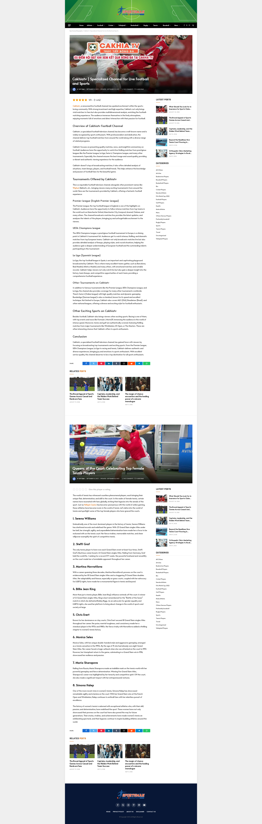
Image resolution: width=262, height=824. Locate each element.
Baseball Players (161, 180)
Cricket (110, 25)
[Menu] (69, 25)
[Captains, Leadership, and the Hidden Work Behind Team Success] (109, 384)
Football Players (161, 199)
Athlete (89, 25)
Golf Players (160, 203)
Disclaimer (140, 812)
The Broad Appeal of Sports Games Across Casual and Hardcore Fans (82, 396)
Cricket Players (161, 190)
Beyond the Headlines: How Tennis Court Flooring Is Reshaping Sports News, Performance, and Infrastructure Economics (179, 141)
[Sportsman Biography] (131, 11)
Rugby (146, 25)
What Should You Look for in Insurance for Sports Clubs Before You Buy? (180, 107)
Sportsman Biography (76, 31)
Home (81, 25)
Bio (157, 186)
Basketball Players (162, 183)
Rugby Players (160, 222)
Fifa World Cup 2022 (162, 196)
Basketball (134, 25)
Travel (158, 232)
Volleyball (122, 25)
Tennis (155, 25)
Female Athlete (161, 193)
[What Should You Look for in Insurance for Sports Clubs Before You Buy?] (161, 109)
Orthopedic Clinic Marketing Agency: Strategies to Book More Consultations (180, 152)
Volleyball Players (162, 239)
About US (130, 812)
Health (158, 206)
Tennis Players (161, 229)
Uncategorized (161, 235)
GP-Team (82, 89)
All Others (159, 170)
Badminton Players (162, 176)
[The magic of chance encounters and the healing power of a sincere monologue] (137, 384)
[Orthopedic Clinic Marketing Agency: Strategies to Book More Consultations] (161, 153)
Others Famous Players (163, 216)
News (176, 25)
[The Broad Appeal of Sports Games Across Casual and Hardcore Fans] (82, 384)
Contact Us (151, 812)
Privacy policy (118, 812)
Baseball (166, 25)
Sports (158, 226)
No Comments (128, 89)
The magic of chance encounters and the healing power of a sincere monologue (137, 398)
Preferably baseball (162, 219)
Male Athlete (160, 209)
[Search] (193, 25)
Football (100, 25)
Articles (158, 173)
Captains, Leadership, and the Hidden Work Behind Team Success (108, 396)
